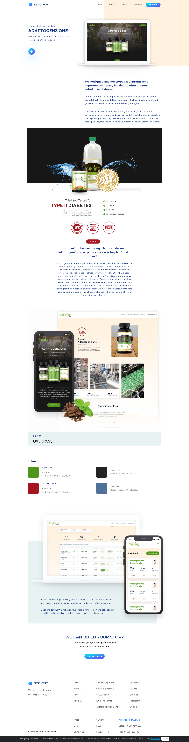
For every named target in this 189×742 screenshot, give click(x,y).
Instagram (135, 701)
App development (105, 683)
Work (76, 689)
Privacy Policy (103, 732)
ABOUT (124, 5)
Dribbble (134, 707)
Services (78, 695)
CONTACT (153, 5)
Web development (105, 689)
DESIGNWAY (41, 4)
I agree (165, 739)
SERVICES (138, 5)
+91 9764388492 (131, 732)
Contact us (79, 732)
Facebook (135, 683)
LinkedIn (134, 695)
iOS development (104, 701)
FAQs (98, 726)
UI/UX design (102, 695)
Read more (155, 739)
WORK (112, 5)
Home (99, 5)
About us (78, 701)
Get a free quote (94, 656)
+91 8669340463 (133, 726)
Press (76, 720)
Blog (76, 726)
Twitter (133, 689)
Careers (100, 720)
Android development (107, 707)
